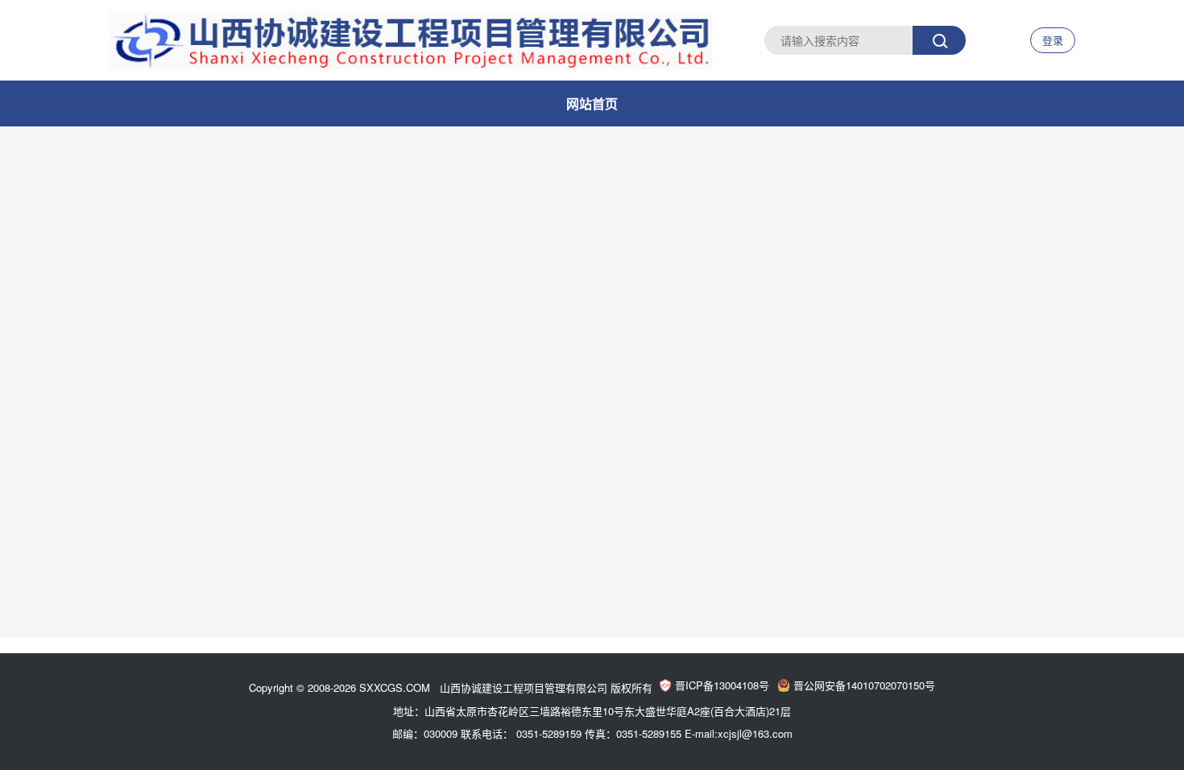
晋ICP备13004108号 (722, 685)
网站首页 (592, 103)
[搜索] (939, 40)
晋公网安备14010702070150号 (864, 685)
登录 (1052, 40)
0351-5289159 (549, 733)
